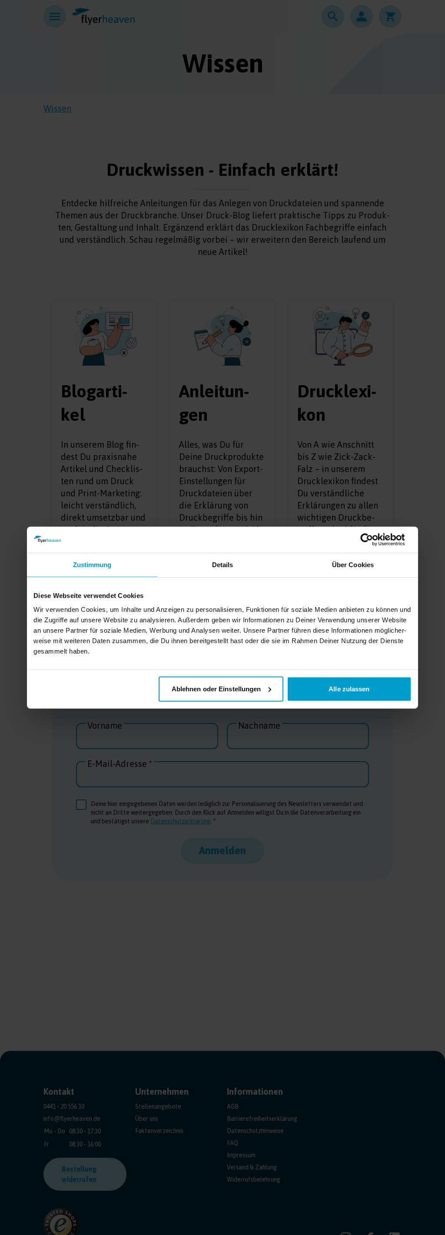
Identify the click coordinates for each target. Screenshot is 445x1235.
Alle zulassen (349, 688)
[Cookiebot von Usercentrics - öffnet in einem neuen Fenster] (373, 539)
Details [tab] (222, 564)
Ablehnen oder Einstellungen (216, 688)
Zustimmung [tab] (92, 564)
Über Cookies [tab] (353, 564)
